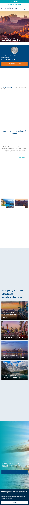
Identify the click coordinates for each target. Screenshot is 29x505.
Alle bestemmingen (7, 87)
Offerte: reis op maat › (14, 64)
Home (15, 87)
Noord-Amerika (5, 89)
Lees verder (22, 157)
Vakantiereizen (14, 1)
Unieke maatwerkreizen (14, 4)
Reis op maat (13, 472)
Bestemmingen (22, 87)
